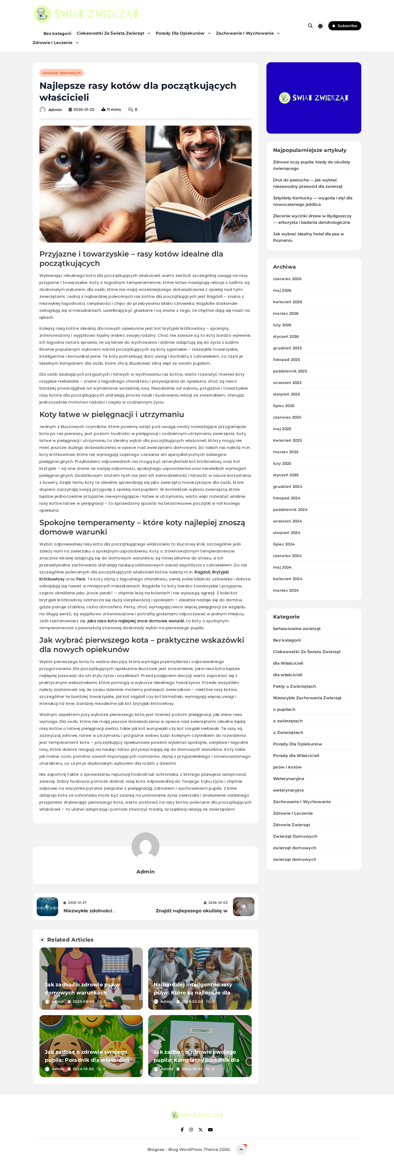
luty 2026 (282, 325)
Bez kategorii (57, 33)
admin (55, 109)
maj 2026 (282, 290)
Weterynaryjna (288, 778)
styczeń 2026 (286, 336)
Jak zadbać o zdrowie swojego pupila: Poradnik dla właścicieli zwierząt (87, 1060)
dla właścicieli (288, 674)
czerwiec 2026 (287, 278)
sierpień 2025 (286, 394)
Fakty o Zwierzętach (294, 686)
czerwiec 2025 (287, 417)
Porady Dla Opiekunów (181, 33)
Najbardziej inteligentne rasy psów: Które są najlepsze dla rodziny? (193, 993)
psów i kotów (287, 767)
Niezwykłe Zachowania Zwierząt (307, 697)
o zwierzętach (288, 720)
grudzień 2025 (287, 348)
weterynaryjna (288, 790)
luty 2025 (282, 463)
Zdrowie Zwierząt (291, 824)
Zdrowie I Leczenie (53, 42)
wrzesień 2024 (287, 521)
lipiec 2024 (284, 544)
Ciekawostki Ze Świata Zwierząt (111, 33)
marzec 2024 (286, 590)
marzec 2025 (285, 451)
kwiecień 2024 (287, 578)
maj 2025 (282, 428)
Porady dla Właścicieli (296, 755)
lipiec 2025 (283, 405)
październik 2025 (290, 371)
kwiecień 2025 (287, 440)
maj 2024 (282, 567)
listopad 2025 (286, 359)
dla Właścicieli (288, 663)
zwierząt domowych (62, 73)
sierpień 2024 (286, 532)
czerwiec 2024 (287, 555)
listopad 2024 (286, 498)
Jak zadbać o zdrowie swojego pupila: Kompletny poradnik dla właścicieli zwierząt (196, 1060)
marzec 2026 (286, 313)
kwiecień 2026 (287, 301)
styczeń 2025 (286, 475)
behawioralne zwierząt (297, 628)
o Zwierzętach (288, 732)
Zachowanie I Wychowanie (245, 33)
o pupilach (284, 709)
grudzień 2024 (287, 486)
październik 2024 (290, 509)
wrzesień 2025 (287, 382)
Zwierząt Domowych (295, 836)
